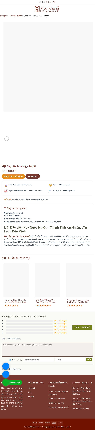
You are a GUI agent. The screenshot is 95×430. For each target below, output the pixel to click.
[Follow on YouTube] (30, 407)
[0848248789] (5, 382)
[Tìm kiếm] (88, 9)
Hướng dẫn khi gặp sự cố (58, 407)
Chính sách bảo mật (56, 403)
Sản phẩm (32, 388)
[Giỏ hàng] (92, 8)
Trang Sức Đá (16, 16)
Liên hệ (31, 397)
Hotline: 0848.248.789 (80, 408)
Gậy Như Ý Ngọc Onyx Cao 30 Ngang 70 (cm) (46, 301)
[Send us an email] (39, 402)
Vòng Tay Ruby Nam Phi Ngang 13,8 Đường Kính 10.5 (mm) (15, 301)
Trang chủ (4, 16)
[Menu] (3, 9)
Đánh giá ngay (82, 327)
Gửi (89, 359)
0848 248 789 (50, 2)
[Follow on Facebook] (30, 402)
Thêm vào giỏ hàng (13, 176)
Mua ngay (33, 176)
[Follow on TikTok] (34, 402)
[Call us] (43, 402)
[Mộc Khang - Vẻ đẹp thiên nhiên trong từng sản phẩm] (47, 8)
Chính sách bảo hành (57, 399)
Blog (30, 392)
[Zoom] (6, 138)
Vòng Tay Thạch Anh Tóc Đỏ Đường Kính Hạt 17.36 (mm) (78, 301)
